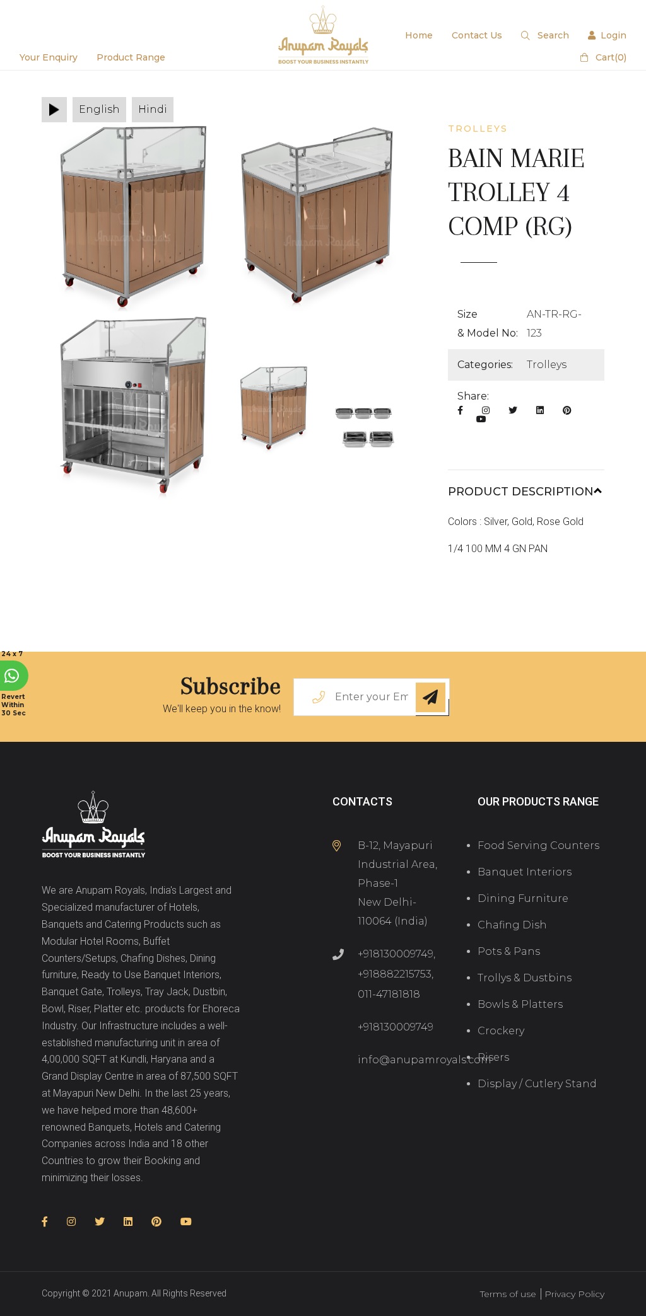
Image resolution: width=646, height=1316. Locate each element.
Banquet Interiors (525, 872)
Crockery (501, 1031)
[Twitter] (512, 410)
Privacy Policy (574, 1294)
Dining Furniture (523, 898)
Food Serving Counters (538, 845)
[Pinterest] (567, 410)
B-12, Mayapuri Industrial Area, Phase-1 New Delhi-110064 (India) (397, 883)
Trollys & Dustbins (525, 978)
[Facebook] (460, 410)
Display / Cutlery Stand (537, 1084)
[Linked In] (540, 410)
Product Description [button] (521, 492)
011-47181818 (389, 994)
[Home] (94, 825)
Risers (493, 1057)
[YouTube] (481, 419)
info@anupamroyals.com (424, 1060)
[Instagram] (486, 410)
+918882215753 (395, 974)
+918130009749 (395, 954)
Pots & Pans (509, 951)
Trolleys (547, 365)
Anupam (131, 1293)
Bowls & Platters (520, 1004)
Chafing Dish (512, 925)
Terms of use (508, 1294)
